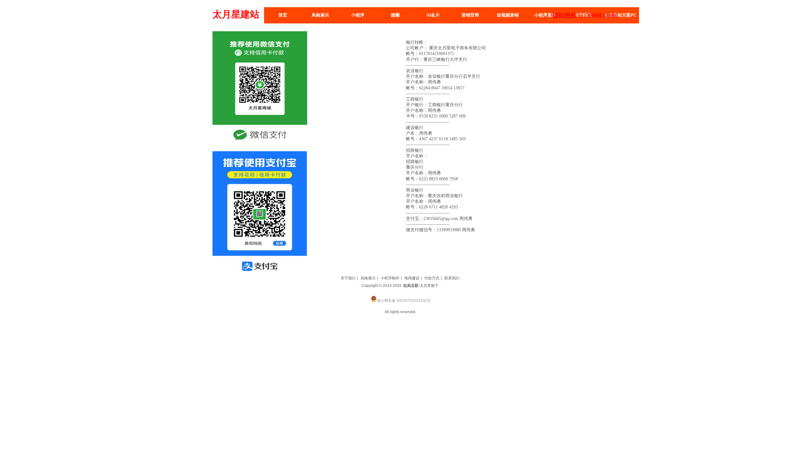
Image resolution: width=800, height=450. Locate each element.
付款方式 (431, 278)
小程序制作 (390, 278)
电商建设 (411, 278)
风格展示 (368, 278)
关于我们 (348, 278)
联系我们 (451, 278)
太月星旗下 (429, 285)
